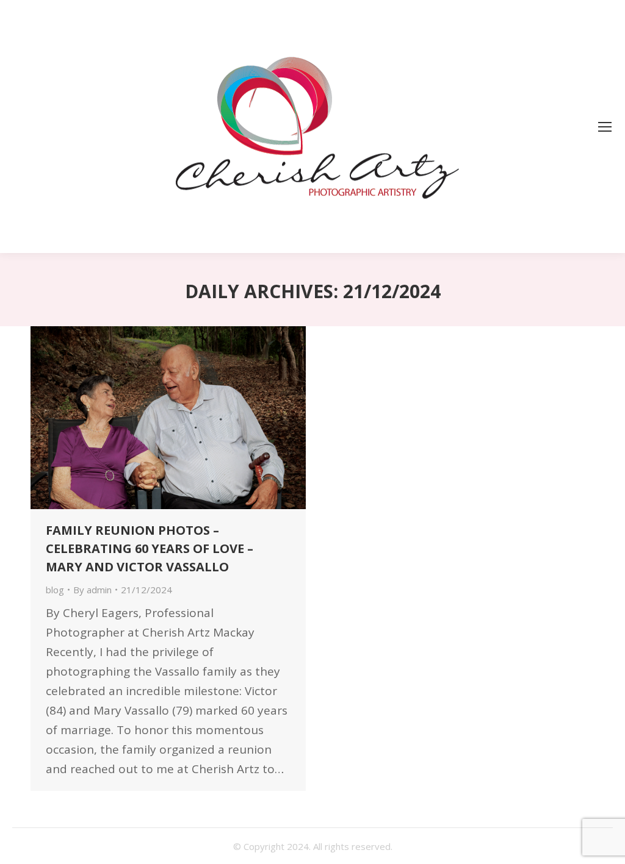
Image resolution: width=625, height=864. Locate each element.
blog (55, 590)
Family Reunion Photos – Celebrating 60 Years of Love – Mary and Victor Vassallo (149, 548)
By (92, 590)
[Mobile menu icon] (605, 127)
